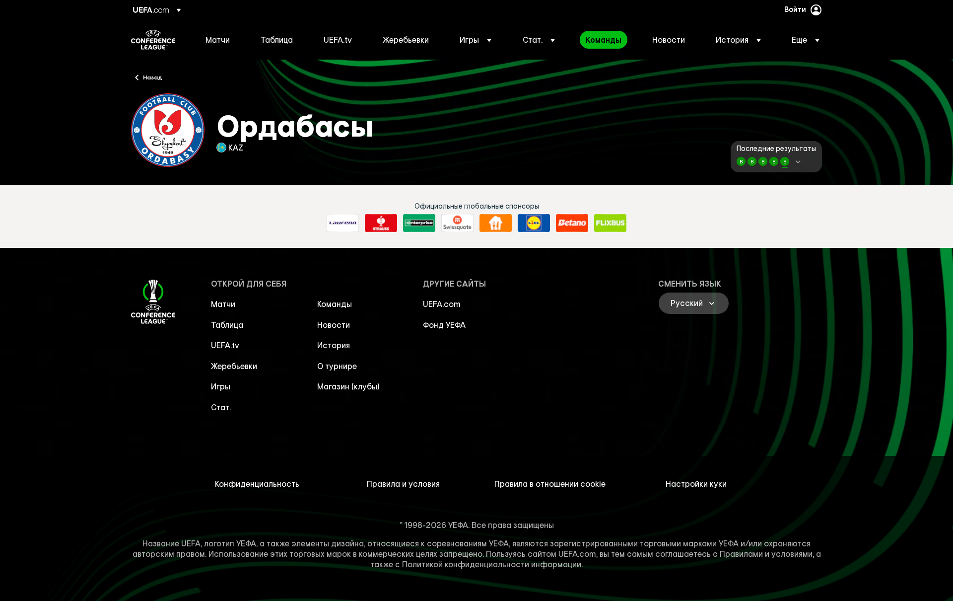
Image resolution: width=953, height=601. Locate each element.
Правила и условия (403, 483)
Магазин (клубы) (348, 386)
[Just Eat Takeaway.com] (495, 223)
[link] (217, 39)
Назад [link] (152, 77)
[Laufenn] (343, 223)
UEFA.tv (225, 345)
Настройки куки (696, 483)
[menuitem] (220, 39)
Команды (334, 304)
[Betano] (572, 223)
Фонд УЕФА (444, 324)
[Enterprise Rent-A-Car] (419, 223)
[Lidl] (534, 223)
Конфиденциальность (257, 483)
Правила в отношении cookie (550, 483)
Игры (220, 386)
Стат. (221, 407)
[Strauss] (381, 223)
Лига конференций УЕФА (153, 40)
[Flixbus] (610, 223)
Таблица (227, 324)
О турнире (337, 366)
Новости (333, 324)
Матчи (223, 304)
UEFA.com (442, 304)
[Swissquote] (457, 223)
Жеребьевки (234, 366)
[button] (475, 39)
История (333, 345)
